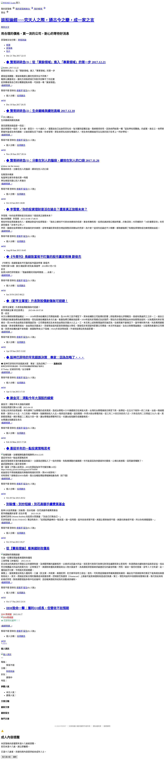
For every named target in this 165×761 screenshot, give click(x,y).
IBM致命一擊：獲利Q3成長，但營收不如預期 (37, 608)
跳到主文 (5, 27)
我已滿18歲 (6, 757)
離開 (14, 757)
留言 (25, 90)
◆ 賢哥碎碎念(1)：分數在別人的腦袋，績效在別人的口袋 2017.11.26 (52, 160)
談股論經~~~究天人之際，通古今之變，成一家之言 (47, 20)
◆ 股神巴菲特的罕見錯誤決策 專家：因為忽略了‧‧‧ (45, 357)
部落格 (9, 48)
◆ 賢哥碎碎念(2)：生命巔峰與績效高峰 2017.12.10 (40, 111)
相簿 (8, 45)
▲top (3, 100)
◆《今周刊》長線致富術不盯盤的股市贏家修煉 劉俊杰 (43, 256)
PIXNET (63, 726)
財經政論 (22, 40)
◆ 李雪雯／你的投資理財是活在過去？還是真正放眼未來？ (46, 209)
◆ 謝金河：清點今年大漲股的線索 (29, 398)
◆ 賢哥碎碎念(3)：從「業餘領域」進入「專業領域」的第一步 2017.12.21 (56, 62)
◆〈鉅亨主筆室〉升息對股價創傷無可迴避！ (37, 301)
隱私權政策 (97, 726)
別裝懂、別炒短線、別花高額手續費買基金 (35, 504)
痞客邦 (19, 90)
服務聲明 (107, 726)
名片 (8, 51)
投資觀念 (21, 96)
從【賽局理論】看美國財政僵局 (28, 548)
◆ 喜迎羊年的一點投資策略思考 (28, 448)
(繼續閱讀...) (6, 85)
